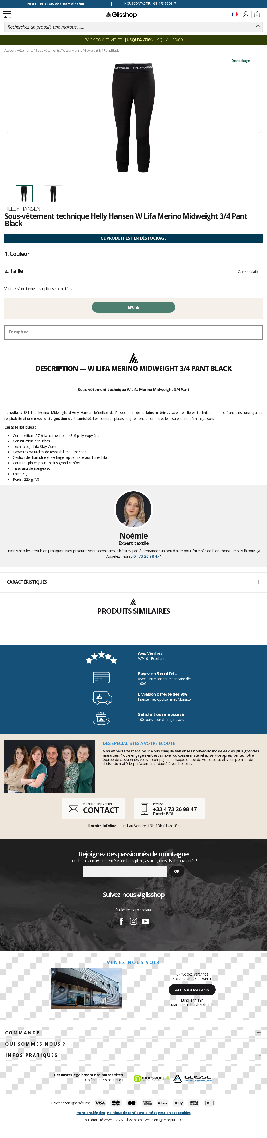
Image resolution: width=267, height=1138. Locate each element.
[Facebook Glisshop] (121, 922)
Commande (22, 1033)
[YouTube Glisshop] (145, 922)
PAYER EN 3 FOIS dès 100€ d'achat (56, 3)
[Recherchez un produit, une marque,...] (258, 27)
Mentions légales (91, 1112)
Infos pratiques (31, 1055)
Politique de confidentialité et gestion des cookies (149, 1112)
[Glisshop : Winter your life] (121, 15)
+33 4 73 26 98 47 (175, 809)
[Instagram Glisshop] (133, 922)
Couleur (16, 253)
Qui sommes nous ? (35, 1044)
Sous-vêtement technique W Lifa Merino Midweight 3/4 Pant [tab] (133, 389)
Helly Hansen (22, 208)
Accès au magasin (192, 989)
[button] (133, 582)
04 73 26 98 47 (146, 556)
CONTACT (100, 810)
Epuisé (133, 307)
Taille (13, 270)
